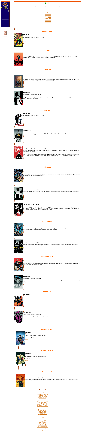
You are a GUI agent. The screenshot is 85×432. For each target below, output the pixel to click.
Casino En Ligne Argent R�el (42, 426)
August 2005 (48, 13)
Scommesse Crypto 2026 (42, 419)
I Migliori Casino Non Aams (42, 411)
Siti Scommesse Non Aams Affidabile (42, 394)
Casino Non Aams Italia (42, 393)
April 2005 (48, 8)
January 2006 (48, 18)
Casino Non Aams (42, 391)
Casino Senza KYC (42, 420)
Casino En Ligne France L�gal (43, 418)
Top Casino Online (42, 392)
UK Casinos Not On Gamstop (42, 397)
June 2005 (48, 10)
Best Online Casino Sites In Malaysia (42, 427)
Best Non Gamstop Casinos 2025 (42, 401)
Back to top (24, 41)
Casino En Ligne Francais (42, 430)
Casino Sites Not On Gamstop (42, 396)
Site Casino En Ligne (42, 423)
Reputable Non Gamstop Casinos (42, 404)
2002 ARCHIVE (48, 22)
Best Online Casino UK (42, 398)
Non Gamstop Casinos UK (49, 0)
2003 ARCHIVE (48, 21)
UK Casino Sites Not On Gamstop (42, 405)
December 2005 (48, 17)
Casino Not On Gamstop (58, 0)
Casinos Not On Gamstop (27, 0)
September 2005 (48, 14)
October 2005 (48, 15)
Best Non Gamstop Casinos (42, 400)
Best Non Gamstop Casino (42, 409)
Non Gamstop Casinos (40, 0)
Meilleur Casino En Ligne (42, 416)
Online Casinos (34, 0)
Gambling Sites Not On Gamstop (42, 406)
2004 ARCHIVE (48, 20)
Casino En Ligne (42, 429)
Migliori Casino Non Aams (42, 414)
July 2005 (48, 12)
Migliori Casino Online (42, 422)
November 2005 (48, 16)
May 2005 (48, 9)
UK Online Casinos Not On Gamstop (42, 407)
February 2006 (48, 7)
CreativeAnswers (5, 36)
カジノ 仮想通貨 (42, 417)
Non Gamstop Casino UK (42, 402)
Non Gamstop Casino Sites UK (42, 399)
